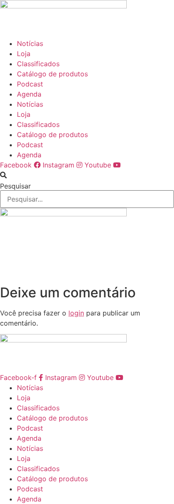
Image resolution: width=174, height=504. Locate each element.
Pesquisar (15, 186)
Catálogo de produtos (52, 74)
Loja (23, 53)
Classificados (38, 63)
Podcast (30, 84)
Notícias (30, 43)
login (76, 313)
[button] (87, 175)
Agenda (29, 94)
